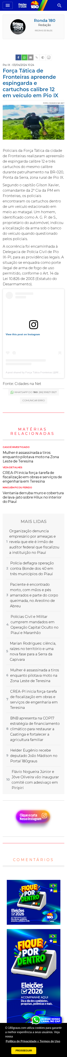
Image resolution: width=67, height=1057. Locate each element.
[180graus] (23, 5)
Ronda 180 (44, 20)
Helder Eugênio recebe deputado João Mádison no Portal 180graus (33, 755)
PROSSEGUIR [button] (24, 1050)
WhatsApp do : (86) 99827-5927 (35, 392)
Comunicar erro (33, 400)
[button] (33, 1041)
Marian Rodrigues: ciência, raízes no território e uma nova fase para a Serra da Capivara (33, 651)
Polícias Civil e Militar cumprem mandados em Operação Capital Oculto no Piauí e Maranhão (34, 624)
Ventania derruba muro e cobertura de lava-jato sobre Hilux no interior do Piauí (33, 495)
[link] (18, 57)
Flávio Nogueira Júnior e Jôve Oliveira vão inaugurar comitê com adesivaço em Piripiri (35, 780)
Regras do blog (44, 30)
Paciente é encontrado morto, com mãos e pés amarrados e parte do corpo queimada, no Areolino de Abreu (34, 595)
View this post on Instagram (23, 334)
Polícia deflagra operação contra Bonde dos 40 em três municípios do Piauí (32, 568)
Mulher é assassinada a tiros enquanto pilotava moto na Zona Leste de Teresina (31, 454)
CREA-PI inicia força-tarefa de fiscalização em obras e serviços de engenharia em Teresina (32, 475)
